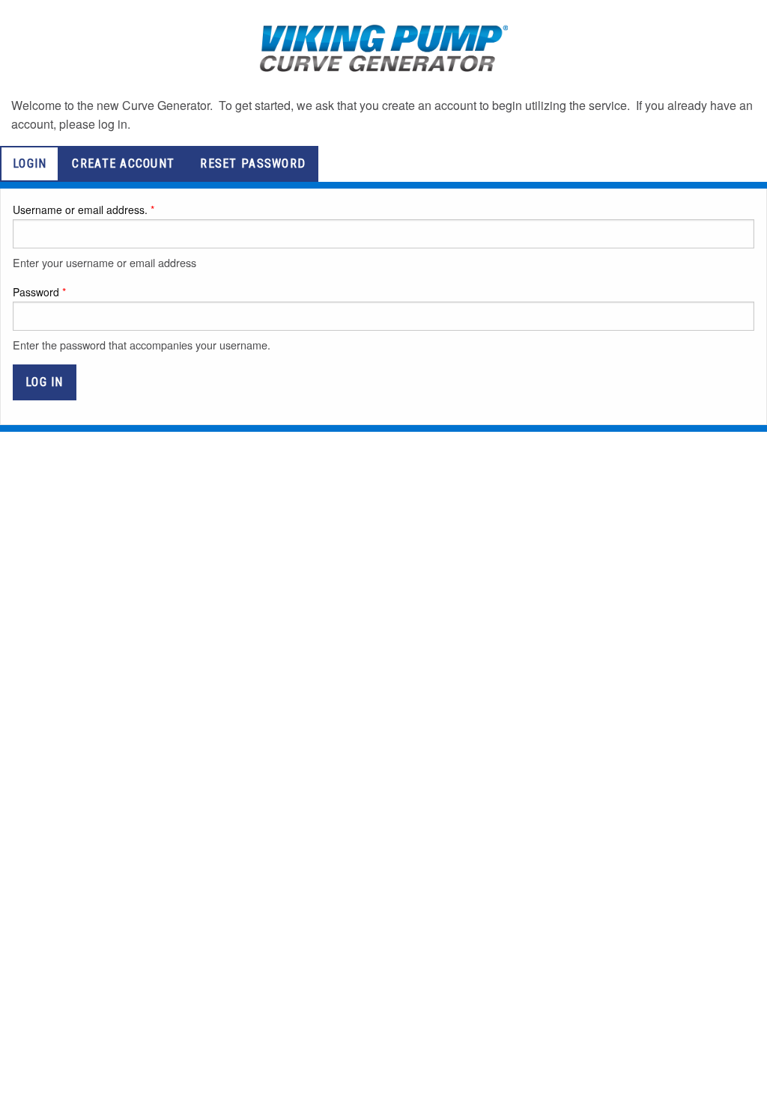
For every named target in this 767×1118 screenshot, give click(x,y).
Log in (44, 382)
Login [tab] (29, 163)
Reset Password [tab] (253, 163)
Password (36, 291)
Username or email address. (80, 209)
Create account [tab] (123, 163)
